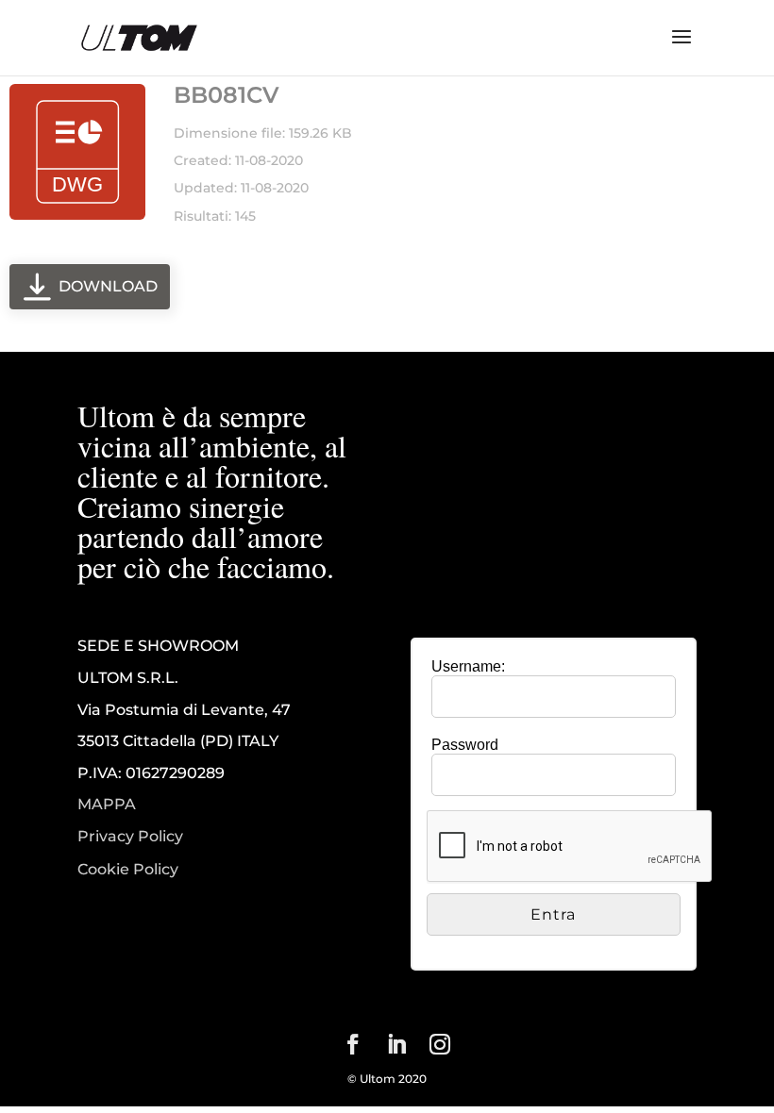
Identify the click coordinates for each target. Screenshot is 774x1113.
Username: (468, 666)
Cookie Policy (127, 869)
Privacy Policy (130, 836)
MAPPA (106, 804)
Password (464, 745)
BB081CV (226, 94)
